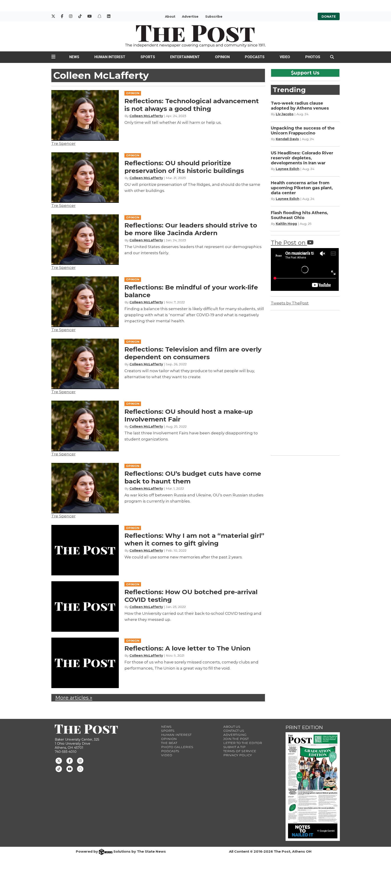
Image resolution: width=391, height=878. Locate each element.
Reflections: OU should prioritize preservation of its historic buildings (184, 167)
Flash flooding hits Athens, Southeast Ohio (299, 215)
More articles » (73, 697)
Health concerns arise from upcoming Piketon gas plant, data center (302, 187)
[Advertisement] (305, 382)
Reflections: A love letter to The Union (187, 648)
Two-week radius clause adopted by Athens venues (300, 106)
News (74, 57)
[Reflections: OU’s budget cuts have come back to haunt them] (85, 488)
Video (285, 57)
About (170, 16)
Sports (148, 57)
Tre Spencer (63, 143)
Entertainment (185, 57)
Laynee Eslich (287, 169)
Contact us (233, 731)
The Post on (289, 242)
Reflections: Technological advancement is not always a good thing (191, 104)
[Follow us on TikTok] (59, 769)
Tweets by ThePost (290, 303)
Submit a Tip (234, 747)
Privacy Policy (237, 755)
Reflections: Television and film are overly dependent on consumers (193, 353)
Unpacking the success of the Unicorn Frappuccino (303, 131)
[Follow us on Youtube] (70, 769)
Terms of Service (239, 751)
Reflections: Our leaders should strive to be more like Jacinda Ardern (190, 229)
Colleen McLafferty (146, 116)
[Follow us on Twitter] (59, 760)
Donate (329, 16)
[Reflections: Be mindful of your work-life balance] (85, 301)
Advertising (234, 735)
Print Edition (304, 727)
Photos (312, 57)
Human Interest (109, 57)
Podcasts (255, 57)
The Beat (169, 743)
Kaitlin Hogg (286, 224)
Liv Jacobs (284, 114)
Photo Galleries (177, 747)
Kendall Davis (287, 139)
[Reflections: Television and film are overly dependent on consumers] (85, 364)
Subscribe (213, 16)
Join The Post (236, 739)
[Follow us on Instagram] (80, 760)
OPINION (132, 93)
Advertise (190, 16)
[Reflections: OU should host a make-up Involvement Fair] (85, 426)
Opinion (222, 57)
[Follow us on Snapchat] (80, 769)
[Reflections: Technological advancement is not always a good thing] (85, 115)
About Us (231, 727)
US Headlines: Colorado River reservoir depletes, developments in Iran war (302, 158)
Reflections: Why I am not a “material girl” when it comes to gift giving (194, 539)
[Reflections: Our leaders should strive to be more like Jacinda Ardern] (85, 239)
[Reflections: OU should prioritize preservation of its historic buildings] (85, 177)
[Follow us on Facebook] (70, 760)
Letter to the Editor (242, 743)
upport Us (306, 73)
